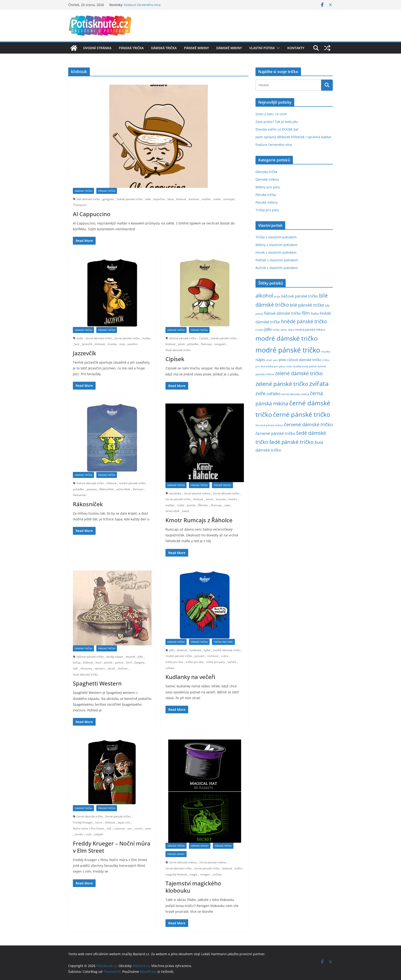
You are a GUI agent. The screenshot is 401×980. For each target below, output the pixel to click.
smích (138, 828)
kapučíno (159, 199)
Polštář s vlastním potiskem (276, 260)
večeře (231, 662)
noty (122, 344)
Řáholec (203, 505)
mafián (206, 199)
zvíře (260, 393)
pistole (191, 505)
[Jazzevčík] (112, 293)
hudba (146, 338)
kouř (98, 662)
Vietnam (138, 489)
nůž (109, 828)
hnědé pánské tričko (130, 199)
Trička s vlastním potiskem (276, 237)
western (100, 668)
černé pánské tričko (127, 338)
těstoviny (86, 668)
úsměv (78, 834)
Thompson (80, 205)
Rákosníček (106, 489)
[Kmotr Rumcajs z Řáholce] (204, 443)
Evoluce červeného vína (273, 144)
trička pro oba (195, 662)
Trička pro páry (223, 642)
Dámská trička (164, 48)
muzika (112, 344)
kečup (77, 662)
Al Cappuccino (91, 214)
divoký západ (114, 657)
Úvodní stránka (97, 48)
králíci (238, 868)
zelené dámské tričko (299, 373)
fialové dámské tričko (90, 483)
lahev (284, 329)
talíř (75, 668)
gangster (108, 199)
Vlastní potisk (262, 48)
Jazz (77, 344)
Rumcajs (206, 344)
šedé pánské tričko (291, 441)
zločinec (123, 668)
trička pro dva (174, 662)
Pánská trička (131, 48)
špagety (139, 662)
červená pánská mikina (269, 425)
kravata (221, 499)
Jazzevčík (84, 353)
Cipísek (203, 338)
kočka (276, 329)
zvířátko (273, 393)
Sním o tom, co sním (271, 114)
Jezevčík (87, 344)
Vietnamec (80, 495)
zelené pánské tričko (281, 384)
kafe (148, 199)
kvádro (232, 499)
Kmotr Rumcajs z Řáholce (199, 520)
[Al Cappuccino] (158, 136)
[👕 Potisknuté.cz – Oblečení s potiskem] (73, 48)
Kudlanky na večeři (190, 677)
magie (193, 874)
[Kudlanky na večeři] (204, 604)
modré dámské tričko (226, 650)
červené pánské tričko (275, 433)
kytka (207, 650)
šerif (129, 662)
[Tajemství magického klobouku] (204, 791)
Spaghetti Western (97, 683)
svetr (148, 828)
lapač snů (124, 822)
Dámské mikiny (229, 48)
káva (171, 199)
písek (181, 344)
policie (119, 662)
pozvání (199, 656)
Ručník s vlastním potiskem (276, 268)
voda (289, 366)
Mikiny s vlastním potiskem (276, 245)
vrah (88, 834)
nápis (260, 359)
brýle (80, 338)
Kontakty (295, 48)
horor (99, 822)
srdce (224, 656)
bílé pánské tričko (307, 305)
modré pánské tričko (132, 483)
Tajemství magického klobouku (193, 886)
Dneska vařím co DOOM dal (276, 129)
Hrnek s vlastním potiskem (276, 252)
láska (291, 329)
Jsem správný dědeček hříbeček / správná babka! (162, 5)
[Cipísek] (204, 293)
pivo (282, 359)
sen (129, 828)
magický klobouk (176, 874)
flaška (315, 314)
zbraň (111, 668)
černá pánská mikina (197, 493)
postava (92, 489)
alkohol (264, 295)
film (306, 313)
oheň (269, 360)
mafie (217, 199)
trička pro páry (215, 662)
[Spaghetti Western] (112, 607)
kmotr (209, 499)
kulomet (194, 199)
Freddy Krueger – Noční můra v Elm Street (111, 846)
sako (227, 505)
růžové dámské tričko (304, 359)
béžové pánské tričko (182, 338)
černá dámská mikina (183, 862)
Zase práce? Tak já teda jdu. (277, 121)
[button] (277, 48)
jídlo (140, 657)
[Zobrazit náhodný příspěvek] (327, 48)
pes (275, 360)
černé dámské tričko (99, 338)
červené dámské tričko (308, 424)
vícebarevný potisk (305, 366)
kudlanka (195, 650)
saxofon (132, 344)
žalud (185, 511)
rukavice (119, 828)
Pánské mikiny (196, 48)
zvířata (169, 668)
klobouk (181, 199)
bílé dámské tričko (88, 199)
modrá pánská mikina (310, 330)
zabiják (98, 834)
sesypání (220, 344)
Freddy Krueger (83, 822)
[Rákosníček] (112, 438)
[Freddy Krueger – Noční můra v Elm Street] (112, 772)
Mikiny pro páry (267, 187)
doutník (130, 657)
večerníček (123, 489)
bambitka (175, 493)
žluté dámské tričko (178, 350)
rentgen (205, 874)
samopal (228, 199)
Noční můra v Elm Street (88, 828)
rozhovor (213, 656)
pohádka (192, 344)
